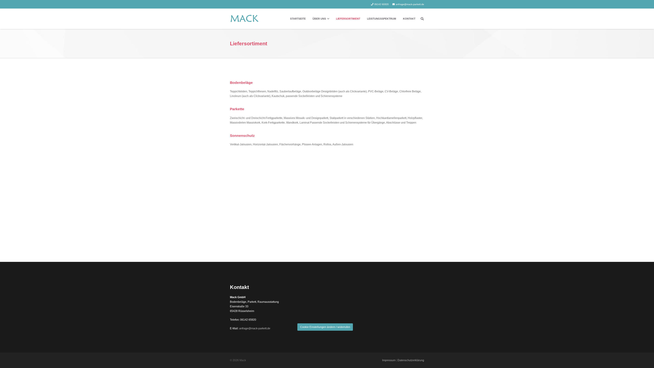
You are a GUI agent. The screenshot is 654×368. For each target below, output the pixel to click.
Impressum (388, 360)
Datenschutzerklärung (411, 360)
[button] (422, 19)
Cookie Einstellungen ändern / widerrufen (325, 327)
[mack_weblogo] (244, 19)
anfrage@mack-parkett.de (254, 328)
